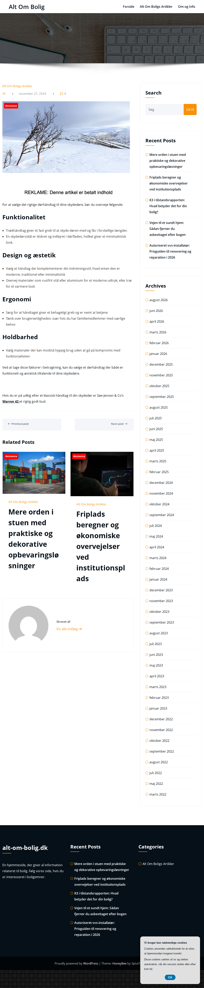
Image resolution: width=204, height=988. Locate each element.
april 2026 (156, 321)
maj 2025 (156, 439)
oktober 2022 (159, 740)
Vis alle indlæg (67, 629)
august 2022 (158, 762)
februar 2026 (159, 343)
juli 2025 (155, 418)
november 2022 (161, 730)
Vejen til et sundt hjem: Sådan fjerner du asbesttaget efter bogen (167, 229)
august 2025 (158, 407)
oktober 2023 (159, 611)
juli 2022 (155, 773)
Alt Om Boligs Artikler (156, 6)
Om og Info (186, 6)
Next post (117, 424)
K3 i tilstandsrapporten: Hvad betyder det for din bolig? (168, 206)
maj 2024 (156, 536)
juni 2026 (156, 311)
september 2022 (161, 751)
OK (170, 977)
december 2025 (161, 364)
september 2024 (161, 515)
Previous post (20, 424)
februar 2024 (159, 568)
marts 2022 (157, 794)
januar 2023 (158, 708)
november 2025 (161, 375)
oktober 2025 (159, 386)
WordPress (91, 963)
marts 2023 (157, 687)
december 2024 (161, 482)
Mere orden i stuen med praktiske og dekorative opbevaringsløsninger (167, 160)
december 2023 (161, 590)
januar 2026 (158, 353)
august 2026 (158, 300)
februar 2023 (159, 697)
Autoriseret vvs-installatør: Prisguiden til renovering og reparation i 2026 (170, 251)
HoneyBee (119, 963)
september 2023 (161, 622)
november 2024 (161, 493)
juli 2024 (155, 525)
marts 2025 (157, 461)
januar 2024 (158, 579)
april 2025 (156, 450)
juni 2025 (156, 429)
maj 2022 (156, 783)
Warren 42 (10, 401)
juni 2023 (156, 654)
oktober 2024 (159, 504)
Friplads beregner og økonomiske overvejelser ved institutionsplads (100, 546)
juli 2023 (155, 644)
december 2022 (161, 719)
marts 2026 (157, 332)
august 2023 (158, 633)
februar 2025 (159, 472)
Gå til (190, 109)
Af (4, 94)
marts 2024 (157, 558)
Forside (128, 6)
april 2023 (156, 676)
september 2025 (161, 396)
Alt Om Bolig (27, 7)
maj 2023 (156, 665)
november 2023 (161, 601)
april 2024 (156, 547)
